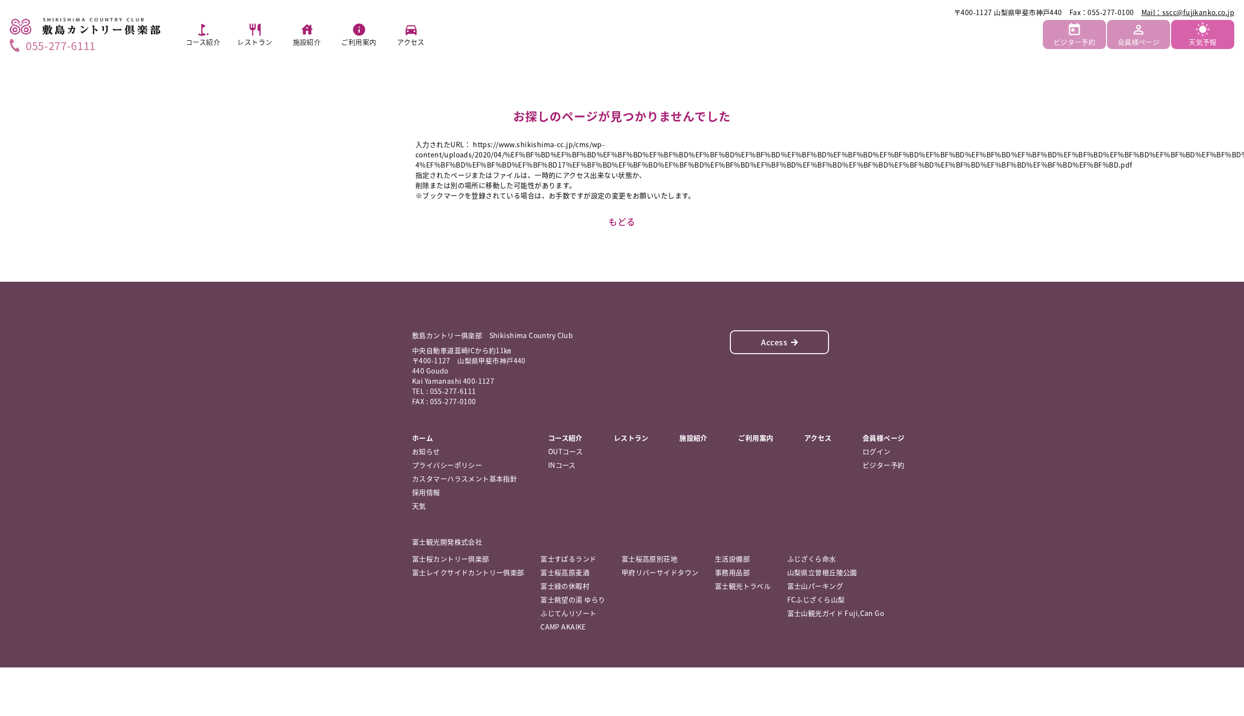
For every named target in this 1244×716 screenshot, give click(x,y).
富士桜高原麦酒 (564, 572)
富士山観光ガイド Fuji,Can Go (835, 613)
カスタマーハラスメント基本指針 (464, 478)
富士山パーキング (815, 586)
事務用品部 (732, 572)
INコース (562, 465)
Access (774, 342)
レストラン (254, 42)
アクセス (411, 42)
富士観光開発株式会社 (447, 541)
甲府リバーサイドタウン (660, 572)
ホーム (422, 438)
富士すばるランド (568, 558)
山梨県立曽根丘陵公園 (822, 572)
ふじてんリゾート (568, 613)
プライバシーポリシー (447, 465)
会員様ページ (1139, 42)
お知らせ (426, 451)
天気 (419, 506)
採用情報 (426, 492)
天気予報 (1203, 42)
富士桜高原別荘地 (649, 558)
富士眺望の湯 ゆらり (572, 599)
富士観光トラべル (743, 586)
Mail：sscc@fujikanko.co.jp (1188, 12)
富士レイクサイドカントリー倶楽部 (468, 572)
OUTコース (565, 451)
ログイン (877, 451)
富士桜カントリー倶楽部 (450, 558)
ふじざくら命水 (811, 558)
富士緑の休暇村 (564, 586)
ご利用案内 (358, 42)
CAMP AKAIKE (563, 626)
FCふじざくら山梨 (816, 599)
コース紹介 (203, 42)
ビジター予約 (1075, 42)
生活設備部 (732, 558)
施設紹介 (307, 42)
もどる (622, 221)
